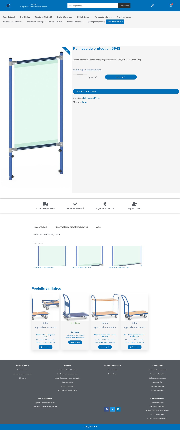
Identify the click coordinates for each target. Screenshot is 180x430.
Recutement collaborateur (158, 370)
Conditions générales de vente (67, 374)
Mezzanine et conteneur (12, 22)
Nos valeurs (112, 374)
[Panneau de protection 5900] (51, 256)
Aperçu (45, 329)
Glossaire (22, 378)
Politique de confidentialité (67, 390)
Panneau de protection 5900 (44, 267)
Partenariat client (157, 382)
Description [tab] (40, 226)
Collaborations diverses (157, 378)
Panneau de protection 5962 (119, 267)
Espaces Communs (74, 22)
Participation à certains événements (45, 407)
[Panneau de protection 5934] (89, 256)
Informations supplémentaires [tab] (71, 226)
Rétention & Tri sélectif (43, 17)
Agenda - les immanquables (45, 403)
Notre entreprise (112, 370)
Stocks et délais (67, 382)
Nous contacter (22, 370)
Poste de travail (9, 17)
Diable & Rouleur (83, 17)
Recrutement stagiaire (157, 374)
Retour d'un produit (67, 386)
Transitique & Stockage (35, 22)
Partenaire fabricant (157, 390)
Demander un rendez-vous (22, 374)
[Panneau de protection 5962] (127, 256)
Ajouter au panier (121, 77)
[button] (106, 409)
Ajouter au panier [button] (45, 347)
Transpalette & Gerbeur (103, 17)
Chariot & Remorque (64, 17)
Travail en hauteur (124, 17)
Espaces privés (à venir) (96, 22)
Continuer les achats (86, 91)
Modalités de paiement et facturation (67, 378)
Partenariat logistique (157, 386)
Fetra (84, 102)
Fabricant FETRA (91, 98)
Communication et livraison (67, 370)
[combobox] (93, 5)
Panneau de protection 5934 (81, 267)
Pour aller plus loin (114, 22)
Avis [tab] (98, 226)
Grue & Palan (25, 17)
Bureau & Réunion (55, 22)
